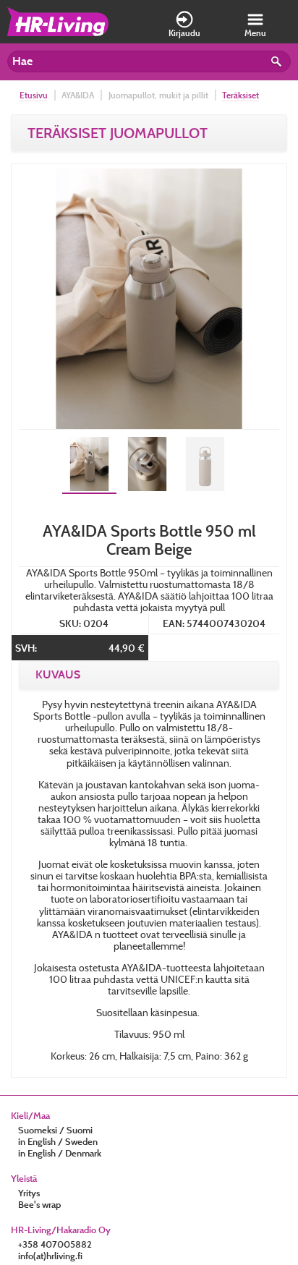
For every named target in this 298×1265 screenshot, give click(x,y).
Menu (255, 32)
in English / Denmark (59, 1153)
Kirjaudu (184, 32)
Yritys (29, 1192)
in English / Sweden (58, 1141)
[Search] (278, 63)
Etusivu (34, 95)
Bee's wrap (39, 1204)
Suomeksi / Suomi (55, 1130)
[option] (149, 299)
